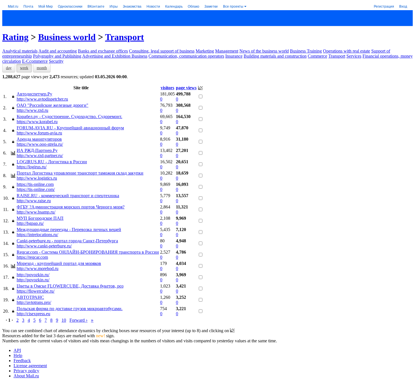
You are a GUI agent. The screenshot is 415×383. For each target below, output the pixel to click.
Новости (153, 6)
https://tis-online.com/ (36, 189)
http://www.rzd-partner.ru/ (40, 155)
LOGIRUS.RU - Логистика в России (52, 161)
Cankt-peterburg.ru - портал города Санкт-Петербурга (67, 240)
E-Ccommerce (35, 61)
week (24, 68)
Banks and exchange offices (103, 51)
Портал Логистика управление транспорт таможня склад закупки (80, 173)
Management (226, 51)
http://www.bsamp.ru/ (36, 212)
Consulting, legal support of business (162, 51)
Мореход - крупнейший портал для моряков (59, 263)
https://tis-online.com (35, 184)
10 (64, 320)
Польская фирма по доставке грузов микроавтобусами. (70, 308)
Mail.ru (13, 6)
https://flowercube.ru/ (35, 291)
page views (186, 87)
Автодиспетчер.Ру (34, 94)
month (42, 68)
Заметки (211, 6)
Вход (403, 6)
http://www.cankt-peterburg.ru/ (44, 245)
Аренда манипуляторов (39, 139)
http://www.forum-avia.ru (39, 132)
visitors (167, 87)
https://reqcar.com (32, 257)
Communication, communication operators (186, 56)
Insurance (234, 56)
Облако (193, 6)
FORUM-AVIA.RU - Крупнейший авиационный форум (70, 127)
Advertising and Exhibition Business (114, 56)
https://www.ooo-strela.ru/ (40, 144)
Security (56, 61)
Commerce (317, 56)
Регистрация (384, 6)
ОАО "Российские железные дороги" (52, 105)
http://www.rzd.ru (32, 110)
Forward (78, 320)
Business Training (306, 51)
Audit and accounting (57, 51)
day (9, 68)
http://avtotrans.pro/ (34, 302)
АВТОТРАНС (30, 297)
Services (353, 56)
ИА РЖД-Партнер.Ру (37, 150)
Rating (15, 37)
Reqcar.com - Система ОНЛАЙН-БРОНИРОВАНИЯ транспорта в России (88, 252)
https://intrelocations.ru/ (37, 234)
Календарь (174, 6)
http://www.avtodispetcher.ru (42, 99)
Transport (124, 37)
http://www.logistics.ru (37, 178)
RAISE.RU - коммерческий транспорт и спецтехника (68, 195)
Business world (67, 37)
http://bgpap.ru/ (30, 223)
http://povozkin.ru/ (33, 274)
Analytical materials (20, 51)
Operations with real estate (346, 51)
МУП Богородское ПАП (40, 218)
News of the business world (264, 51)
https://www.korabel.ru (37, 121)
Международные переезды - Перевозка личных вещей (69, 229)
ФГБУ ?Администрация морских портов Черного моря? (70, 206)
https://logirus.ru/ (32, 166)
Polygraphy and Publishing (57, 56)
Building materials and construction (275, 56)
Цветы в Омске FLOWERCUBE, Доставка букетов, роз (70, 286)
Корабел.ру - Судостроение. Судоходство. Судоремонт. (69, 116)
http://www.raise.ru (34, 200)
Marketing (205, 51)
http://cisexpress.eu (33, 313)
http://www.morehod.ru (37, 268)
